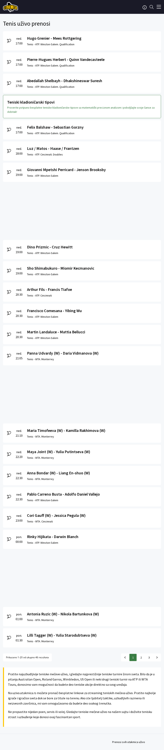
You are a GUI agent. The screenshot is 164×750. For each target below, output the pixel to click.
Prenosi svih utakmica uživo (128, 742)
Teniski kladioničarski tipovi (31, 102)
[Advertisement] (82, 210)
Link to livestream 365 (11, 7)
